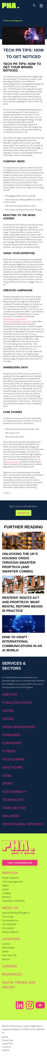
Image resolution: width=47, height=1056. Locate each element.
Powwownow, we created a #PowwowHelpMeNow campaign (17, 320)
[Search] (34, 5)
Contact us (23, 513)
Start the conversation (20, 862)
